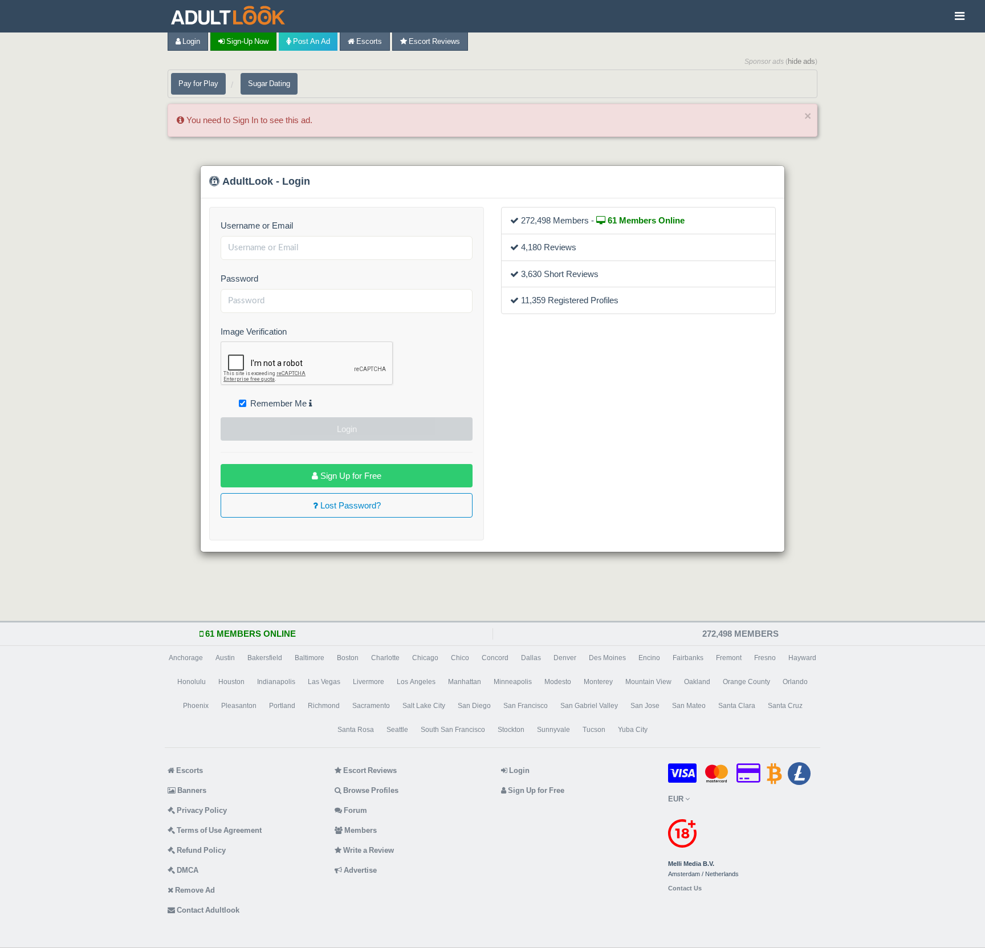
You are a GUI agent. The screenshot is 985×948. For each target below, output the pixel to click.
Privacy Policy (201, 810)
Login (190, 41)
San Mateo (689, 705)
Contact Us (685, 888)
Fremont (729, 657)
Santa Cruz (785, 705)
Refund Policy (200, 850)
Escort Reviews (433, 41)
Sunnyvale (553, 729)
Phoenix (196, 705)
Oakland (697, 681)
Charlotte (385, 657)
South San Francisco (453, 729)
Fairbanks (688, 657)
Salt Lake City (423, 705)
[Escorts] (231, 16)
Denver (564, 657)
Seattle (397, 729)
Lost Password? (349, 505)
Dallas (531, 657)
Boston (348, 657)
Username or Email (257, 225)
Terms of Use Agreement (218, 830)
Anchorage (186, 657)
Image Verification (254, 331)
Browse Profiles (369, 790)
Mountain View (648, 681)
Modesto (557, 681)
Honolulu (191, 681)
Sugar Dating (269, 83)
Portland (282, 705)
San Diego (474, 705)
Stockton (511, 729)
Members (360, 830)
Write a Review (367, 850)
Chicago (425, 657)
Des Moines (607, 657)
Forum (354, 810)
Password (239, 278)
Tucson (594, 729)
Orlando (795, 681)
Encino (649, 657)
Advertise (359, 870)
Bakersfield (264, 657)
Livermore (368, 681)
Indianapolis (276, 681)
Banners (191, 790)
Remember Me (279, 403)
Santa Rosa (355, 729)
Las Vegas (324, 681)
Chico (460, 657)
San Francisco (525, 705)
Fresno (765, 657)
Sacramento (371, 705)
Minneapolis (513, 681)
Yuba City (633, 729)
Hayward (802, 657)
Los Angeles (416, 681)
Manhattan (464, 681)
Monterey (598, 681)
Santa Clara (736, 705)
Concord (495, 657)
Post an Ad (310, 41)
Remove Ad (194, 890)
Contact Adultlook (207, 910)
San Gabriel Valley (589, 705)
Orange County (746, 681)
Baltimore (309, 657)
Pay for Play (198, 83)
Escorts (368, 41)
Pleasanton (239, 705)
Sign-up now (246, 41)
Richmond (324, 705)
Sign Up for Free (349, 475)
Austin (225, 657)
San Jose (645, 705)
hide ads (801, 61)
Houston (231, 681)
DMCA (186, 870)
